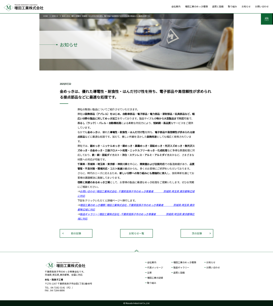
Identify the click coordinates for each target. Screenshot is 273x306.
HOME (45, 16)
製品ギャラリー (181, 267)
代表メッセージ (155, 267)
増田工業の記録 (155, 277)
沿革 (149, 272)
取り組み (151, 282)
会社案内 (151, 262)
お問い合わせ (213, 267)
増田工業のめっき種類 (184, 262)
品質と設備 (179, 272)
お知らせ (55, 16)
